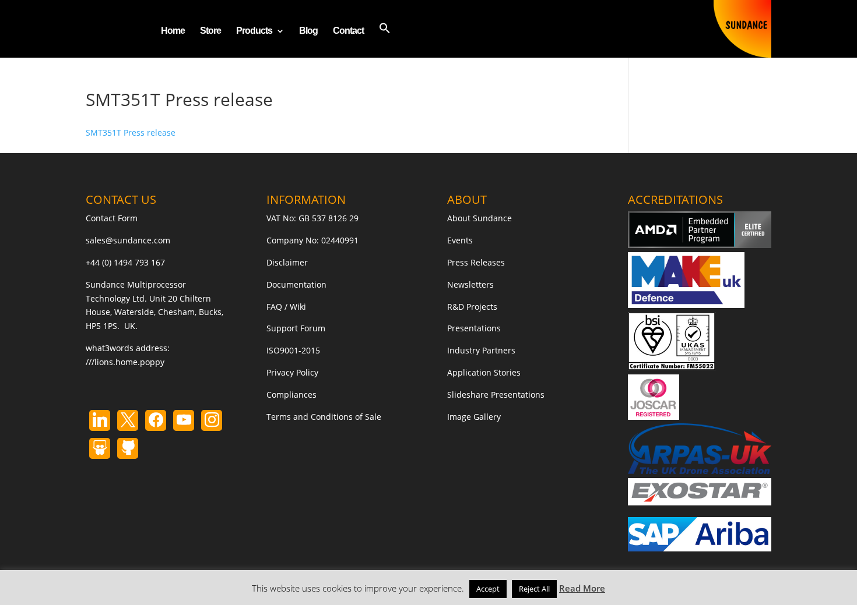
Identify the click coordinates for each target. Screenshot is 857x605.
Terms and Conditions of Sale (323, 416)
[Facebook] (156, 420)
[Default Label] (100, 420)
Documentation (296, 284)
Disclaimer (287, 262)
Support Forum (295, 328)
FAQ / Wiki (286, 306)
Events (460, 240)
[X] (128, 420)
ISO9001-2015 (293, 350)
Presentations (474, 328)
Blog (308, 31)
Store (210, 31)
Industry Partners (481, 350)
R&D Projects (472, 306)
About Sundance (479, 218)
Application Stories (484, 372)
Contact (348, 31)
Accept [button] (488, 588)
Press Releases (476, 262)
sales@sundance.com (128, 240)
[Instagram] (184, 420)
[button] (385, 40)
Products (254, 31)
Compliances (291, 394)
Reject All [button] (534, 588)
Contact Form (112, 218)
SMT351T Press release (130, 132)
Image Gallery (474, 416)
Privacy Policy (292, 372)
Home (173, 31)
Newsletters (470, 284)
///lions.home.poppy (125, 361)
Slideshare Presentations (496, 394)
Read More (582, 588)
